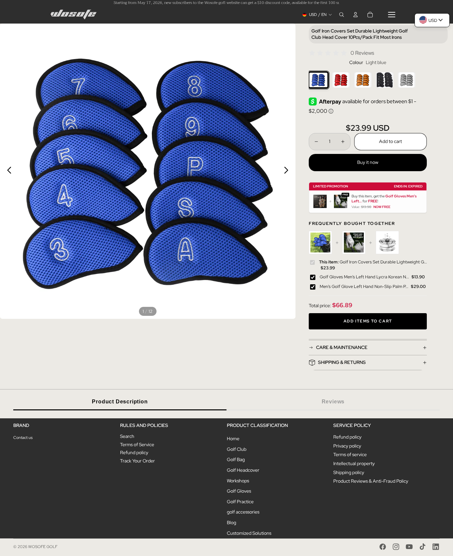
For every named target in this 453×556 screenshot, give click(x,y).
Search (127, 436)
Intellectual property (354, 463)
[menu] (391, 14)
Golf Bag (236, 459)
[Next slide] (288, 171)
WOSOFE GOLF (42, 546)
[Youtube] (409, 546)
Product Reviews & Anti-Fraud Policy (370, 481)
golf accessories (243, 512)
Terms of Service (137, 445)
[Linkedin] (436, 546)
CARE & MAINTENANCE (341, 347)
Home (233, 439)
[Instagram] (396, 546)
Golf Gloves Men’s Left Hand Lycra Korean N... (364, 277)
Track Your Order (137, 461)
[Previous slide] (7, 171)
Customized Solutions (249, 533)
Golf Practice (240, 502)
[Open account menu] (355, 14)
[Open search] (341, 14)
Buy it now (367, 162)
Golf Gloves (239, 491)
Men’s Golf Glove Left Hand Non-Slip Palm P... (364, 286)
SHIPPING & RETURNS (342, 362)
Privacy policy (347, 446)
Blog (231, 522)
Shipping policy (348, 472)
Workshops (238, 481)
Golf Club (236, 449)
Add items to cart (367, 321)
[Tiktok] (422, 546)
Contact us (22, 437)
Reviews (333, 401)
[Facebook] (383, 546)
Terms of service (350, 454)
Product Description (120, 401)
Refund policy (134, 452)
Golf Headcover (243, 470)
